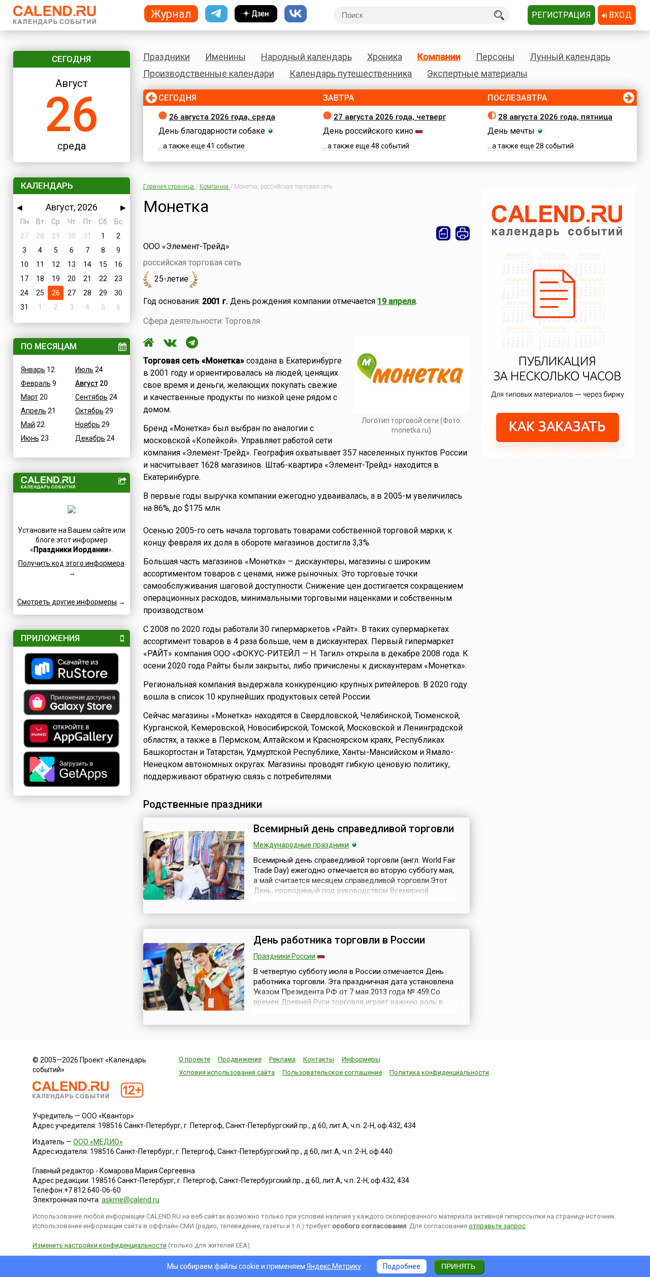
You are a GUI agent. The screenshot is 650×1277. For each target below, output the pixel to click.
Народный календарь (306, 56)
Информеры (361, 1059)
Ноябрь (87, 424)
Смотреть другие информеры (67, 602)
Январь (33, 370)
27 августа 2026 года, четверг (390, 116)
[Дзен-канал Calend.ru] (256, 14)
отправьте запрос (497, 1226)
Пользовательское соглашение (332, 1072)
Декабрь (90, 438)
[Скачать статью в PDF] (443, 233)
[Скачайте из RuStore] (71, 670)
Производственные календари (208, 73)
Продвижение (240, 1059)
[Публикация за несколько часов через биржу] (557, 455)
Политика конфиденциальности (439, 1072)
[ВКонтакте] (170, 343)
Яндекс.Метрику (334, 1266)
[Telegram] (192, 343)
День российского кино (368, 131)
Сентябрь (91, 397)
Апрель (33, 411)
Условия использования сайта (227, 1072)
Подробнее (401, 1266)
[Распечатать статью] (463, 233)
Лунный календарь (570, 56)
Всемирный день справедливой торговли (353, 829)
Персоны (495, 56)
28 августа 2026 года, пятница (555, 116)
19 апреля (396, 301)
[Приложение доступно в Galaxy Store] (71, 703)
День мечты (511, 131)
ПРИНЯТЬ (458, 1266)
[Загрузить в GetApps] (71, 770)
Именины (225, 56)
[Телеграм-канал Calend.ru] (216, 14)
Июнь (30, 438)
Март (29, 397)
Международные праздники (301, 845)
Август (86, 383)
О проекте (194, 1059)
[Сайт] (148, 343)
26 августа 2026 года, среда (222, 116)
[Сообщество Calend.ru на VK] (295, 14)
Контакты (318, 1059)
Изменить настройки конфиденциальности (99, 1245)
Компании (439, 56)
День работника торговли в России (339, 940)
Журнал (171, 13)
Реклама (282, 1059)
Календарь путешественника (350, 73)
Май (28, 424)
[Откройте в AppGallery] (71, 734)
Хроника (384, 56)
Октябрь (89, 411)
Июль (84, 370)
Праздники (166, 56)
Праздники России (284, 956)
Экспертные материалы (477, 73)
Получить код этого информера (71, 563)
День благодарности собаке (211, 131)
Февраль (36, 383)
